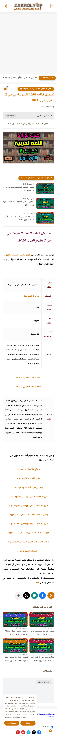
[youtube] (23, 732)
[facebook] (39, 732)
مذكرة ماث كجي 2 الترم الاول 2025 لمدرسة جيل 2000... (19, 218)
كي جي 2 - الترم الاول (31, 296)
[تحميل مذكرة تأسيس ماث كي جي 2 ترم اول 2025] (45, 188)
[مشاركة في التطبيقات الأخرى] (18, 595)
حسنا (28, 723)
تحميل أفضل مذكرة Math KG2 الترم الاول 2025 (18, 204)
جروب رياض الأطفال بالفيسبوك (28, 488)
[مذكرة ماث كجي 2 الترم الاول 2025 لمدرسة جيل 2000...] (45, 218)
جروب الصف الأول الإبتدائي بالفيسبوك (28, 497)
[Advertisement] (28, 43)
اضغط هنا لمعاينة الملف (28, 378)
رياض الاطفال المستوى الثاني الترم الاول (35, 89)
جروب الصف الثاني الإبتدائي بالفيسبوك (28, 506)
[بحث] (5, 6)
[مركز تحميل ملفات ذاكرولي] (28, 6)
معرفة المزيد (12, 723)
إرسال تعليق (44, 682)
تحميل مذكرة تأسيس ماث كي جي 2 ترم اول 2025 (18, 189)
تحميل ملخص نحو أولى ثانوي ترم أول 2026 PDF (19, 78)
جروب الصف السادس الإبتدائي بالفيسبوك (29, 542)
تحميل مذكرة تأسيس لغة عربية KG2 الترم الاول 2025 (16, 659)
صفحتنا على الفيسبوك (28, 479)
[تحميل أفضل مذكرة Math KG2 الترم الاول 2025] (45, 203)
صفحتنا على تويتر (28, 551)
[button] (42, 595)
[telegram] (28, 732)
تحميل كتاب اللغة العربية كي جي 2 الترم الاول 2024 (28, 124)
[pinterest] (18, 732)
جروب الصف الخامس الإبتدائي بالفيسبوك (28, 533)
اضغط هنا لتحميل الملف (28, 387)
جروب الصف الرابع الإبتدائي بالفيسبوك (28, 524)
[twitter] (34, 732)
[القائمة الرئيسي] (52, 6)
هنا (37, 583)
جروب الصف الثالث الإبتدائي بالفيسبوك (28, 515)
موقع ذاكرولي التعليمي (28, 469)
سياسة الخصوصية (47, 714)
